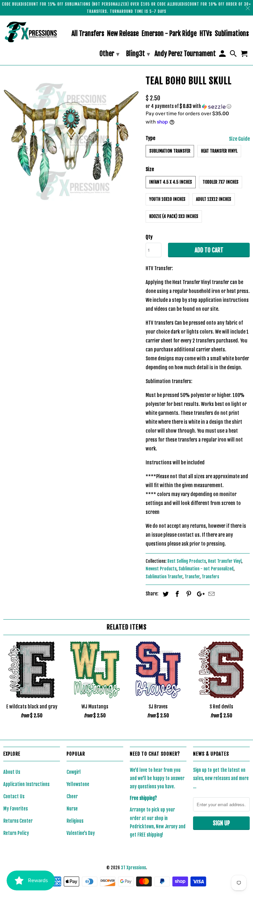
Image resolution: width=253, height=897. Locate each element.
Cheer (72, 796)
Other (109, 54)
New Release (123, 34)
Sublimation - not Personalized (206, 568)
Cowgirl (74, 772)
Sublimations (232, 34)
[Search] (234, 55)
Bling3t (138, 54)
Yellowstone (78, 784)
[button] (198, 106)
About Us (11, 772)
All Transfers (87, 34)
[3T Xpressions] (31, 31)
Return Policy (16, 833)
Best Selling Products (186, 561)
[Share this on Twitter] (164, 593)
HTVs (206, 34)
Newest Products (161, 568)
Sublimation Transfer (169, 151)
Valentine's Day (81, 833)
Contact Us (13, 796)
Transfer (192, 576)
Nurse (72, 808)
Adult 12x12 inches (213, 199)
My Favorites (15, 808)
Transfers (210, 576)
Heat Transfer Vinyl (219, 151)
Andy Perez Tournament (185, 54)
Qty (149, 237)
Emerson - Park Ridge (169, 34)
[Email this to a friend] (210, 593)
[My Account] (223, 55)
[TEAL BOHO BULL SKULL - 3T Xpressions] (71, 141)
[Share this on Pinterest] (188, 593)
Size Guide (239, 139)
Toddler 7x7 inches (221, 182)
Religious (75, 821)
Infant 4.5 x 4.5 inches (170, 182)
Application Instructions (26, 784)
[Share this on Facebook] (176, 593)
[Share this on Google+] (199, 593)
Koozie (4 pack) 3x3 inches (173, 216)
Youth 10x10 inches (167, 199)
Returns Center (18, 821)
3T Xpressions (133, 867)
